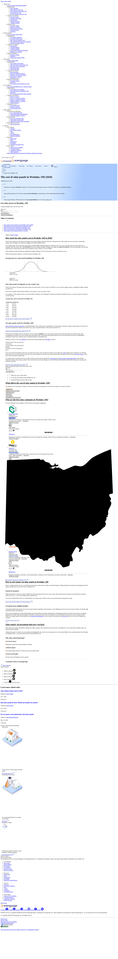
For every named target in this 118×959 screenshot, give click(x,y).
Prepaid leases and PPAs (16, 28)
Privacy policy (4, 920)
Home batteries (12, 166)
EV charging (30, 166)
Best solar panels (14, 17)
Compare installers (15, 23)
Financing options (14, 25)
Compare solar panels (15, 18)
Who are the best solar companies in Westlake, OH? (17, 227)
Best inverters (13, 20)
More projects (38, 166)
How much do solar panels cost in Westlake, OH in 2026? (18, 225)
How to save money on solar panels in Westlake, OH (17, 229)
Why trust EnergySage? (6, 215)
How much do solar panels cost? (18, 11)
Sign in (55, 166)
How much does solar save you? (18, 14)
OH (5, 170)
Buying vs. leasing (15, 27)
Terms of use (4, 919)
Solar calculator (14, 8)
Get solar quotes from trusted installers (16, 5)
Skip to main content (6, 1)
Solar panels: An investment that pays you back (16, 230)
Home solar (4, 166)
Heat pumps (21, 166)
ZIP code (3, 209)
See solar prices (5, 213)
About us (46, 166)
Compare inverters (15, 21)
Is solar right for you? (15, 12)
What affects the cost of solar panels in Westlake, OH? (17, 226)
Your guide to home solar (16, 10)
